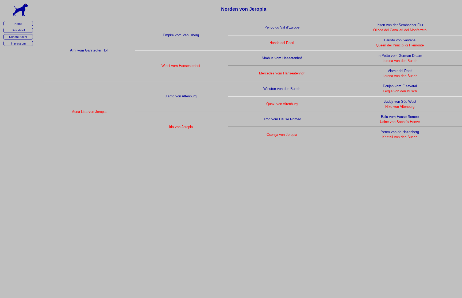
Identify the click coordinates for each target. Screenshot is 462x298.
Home (18, 23)
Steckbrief (18, 30)
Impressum (18, 43)
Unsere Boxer (18, 36)
